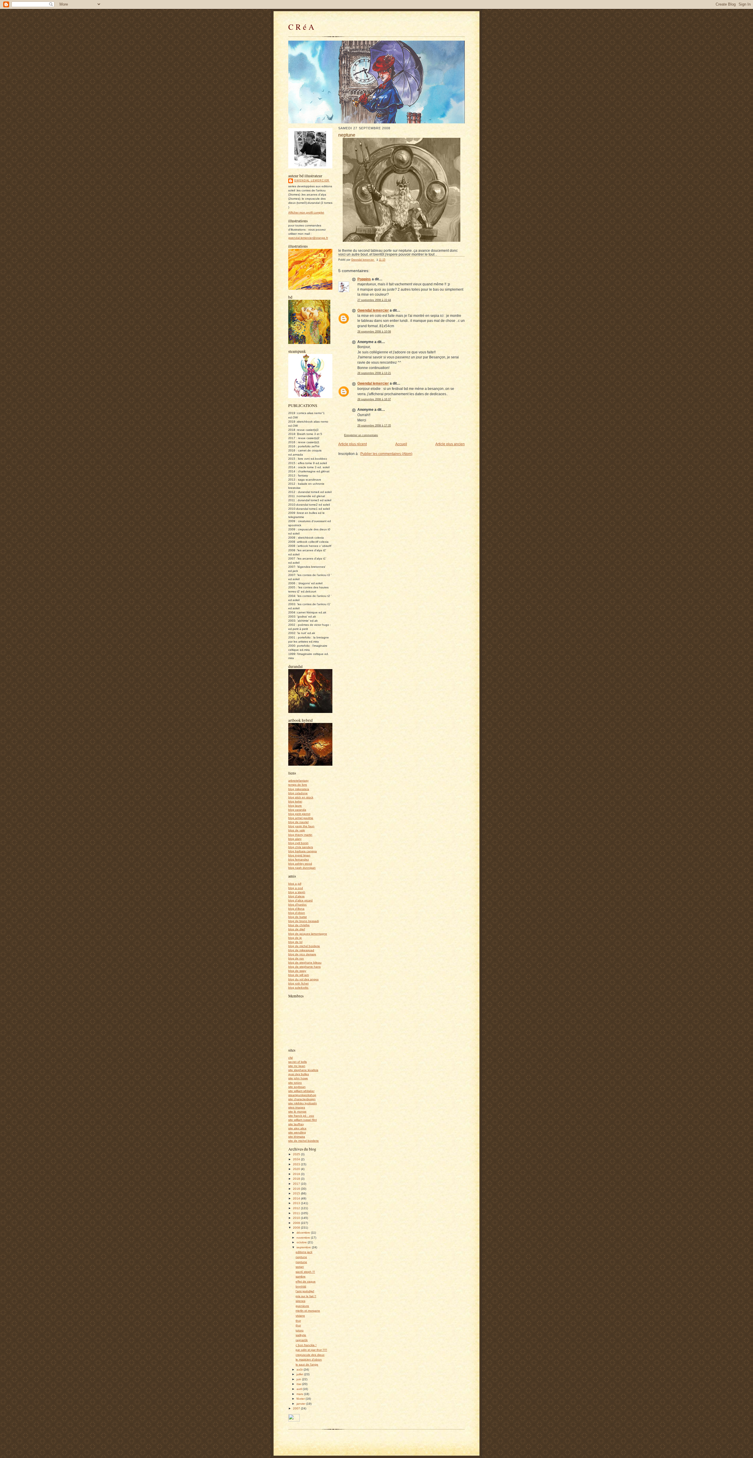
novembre (303, 1237)
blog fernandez (298, 859)
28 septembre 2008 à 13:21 (374, 373)
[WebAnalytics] (294, 1420)
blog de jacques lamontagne (307, 933)
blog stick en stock (300, 797)
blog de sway (297, 970)
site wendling (297, 1132)
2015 (297, 1193)
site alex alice (297, 1128)
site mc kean (296, 1066)
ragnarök (302, 1340)
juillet (300, 1374)
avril (299, 1389)
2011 (297, 1213)
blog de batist (297, 917)
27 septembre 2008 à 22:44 (374, 300)
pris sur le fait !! (306, 1296)
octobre (302, 1242)
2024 (297, 1159)
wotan (300, 1266)
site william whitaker (301, 1091)
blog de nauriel (298, 822)
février (301, 1398)
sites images (296, 1107)
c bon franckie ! (306, 1345)
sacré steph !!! (305, 1271)
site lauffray (296, 1124)
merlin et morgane (308, 1310)
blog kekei (295, 801)
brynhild (301, 1286)
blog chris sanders (300, 847)
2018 (297, 1178)
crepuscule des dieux (310, 1354)
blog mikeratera (298, 789)
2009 (297, 1222)
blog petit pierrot (299, 813)
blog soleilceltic (298, 987)
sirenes (300, 1301)
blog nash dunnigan (302, 867)
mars (300, 1394)
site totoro (295, 1082)
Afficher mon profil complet (306, 212)
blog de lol (295, 942)
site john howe (298, 1078)
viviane (300, 1315)
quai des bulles (298, 1074)
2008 (297, 1227)
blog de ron (296, 958)
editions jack (304, 1252)
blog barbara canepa (302, 851)
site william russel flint (302, 1119)
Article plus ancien (450, 444)
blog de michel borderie (304, 946)
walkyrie (301, 1335)
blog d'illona (296, 908)
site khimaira (296, 1136)
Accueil (401, 444)
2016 (297, 1188)
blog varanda (297, 809)
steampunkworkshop (302, 1095)
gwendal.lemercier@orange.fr (308, 237)
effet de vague (306, 1281)
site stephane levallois (303, 1070)
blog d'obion (296, 912)
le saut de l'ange (307, 1364)
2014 (297, 1198)
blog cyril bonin (298, 843)
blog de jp (295, 937)
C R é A (301, 26)
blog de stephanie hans (304, 966)
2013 (297, 1203)
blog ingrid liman (299, 855)
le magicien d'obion (309, 1359)
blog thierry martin (300, 834)
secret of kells (297, 1061)
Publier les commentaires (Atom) (386, 454)
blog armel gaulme (300, 818)
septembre (304, 1247)
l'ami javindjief (305, 1291)
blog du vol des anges (303, 979)
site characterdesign (302, 1099)
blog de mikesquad (301, 950)
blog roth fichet (298, 983)
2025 (297, 1154)
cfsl (290, 1057)
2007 (297, 1408)
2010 (297, 1217)
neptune (301, 1257)
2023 (297, 1164)
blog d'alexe (296, 896)
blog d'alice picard (300, 900)
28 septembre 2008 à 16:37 (374, 399)
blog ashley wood (300, 863)
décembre (303, 1232)
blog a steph (296, 892)
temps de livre (297, 784)
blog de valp (296, 830)
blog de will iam (298, 975)
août (300, 1369)
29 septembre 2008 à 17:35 (374, 425)
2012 (297, 1208)
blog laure (295, 805)
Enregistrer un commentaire (361, 435)
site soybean (297, 1086)
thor (298, 1320)
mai (299, 1384)
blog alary (294, 838)
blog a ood (295, 888)
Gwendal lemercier (311, 180)
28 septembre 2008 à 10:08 (374, 331)
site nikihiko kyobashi (302, 1103)
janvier (301, 1403)
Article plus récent (352, 444)
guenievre (302, 1306)
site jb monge (297, 1111)
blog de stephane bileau (304, 962)
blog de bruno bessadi (303, 921)
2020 (297, 1169)
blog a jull (294, 883)
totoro (300, 1330)
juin (299, 1379)
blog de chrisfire (299, 925)
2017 (297, 1183)
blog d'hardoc (297, 904)
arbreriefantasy (298, 780)
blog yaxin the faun (301, 826)
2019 (297, 1174)
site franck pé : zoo (301, 1115)
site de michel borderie (303, 1140)
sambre (301, 1276)
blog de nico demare (302, 954)
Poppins (364, 279)
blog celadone (298, 793)
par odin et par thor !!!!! (311, 1349)
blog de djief (296, 929)
